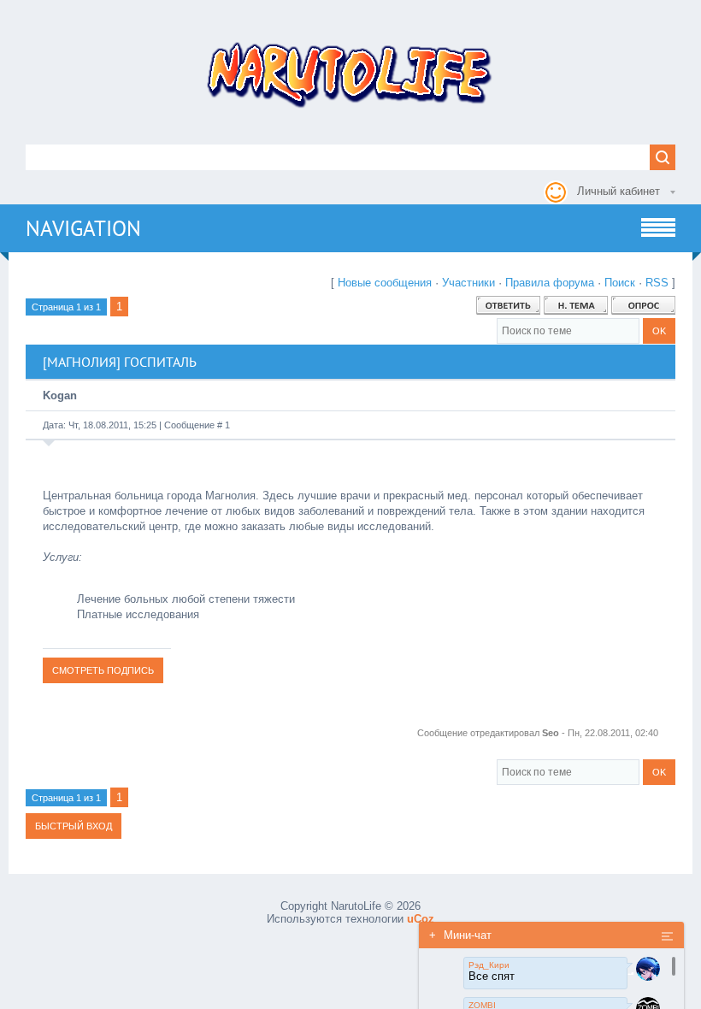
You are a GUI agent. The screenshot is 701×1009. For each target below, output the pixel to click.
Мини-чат (460, 935)
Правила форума (549, 282)
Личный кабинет (618, 191)
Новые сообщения (385, 282)
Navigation (83, 228)
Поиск (619, 282)
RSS (657, 282)
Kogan (60, 395)
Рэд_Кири (489, 965)
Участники (468, 282)
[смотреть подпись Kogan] (103, 670)
